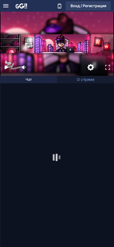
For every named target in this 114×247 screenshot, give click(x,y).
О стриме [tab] (85, 79)
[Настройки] (90, 67)
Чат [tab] (28, 79)
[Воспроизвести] (6, 67)
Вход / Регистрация (88, 5)
